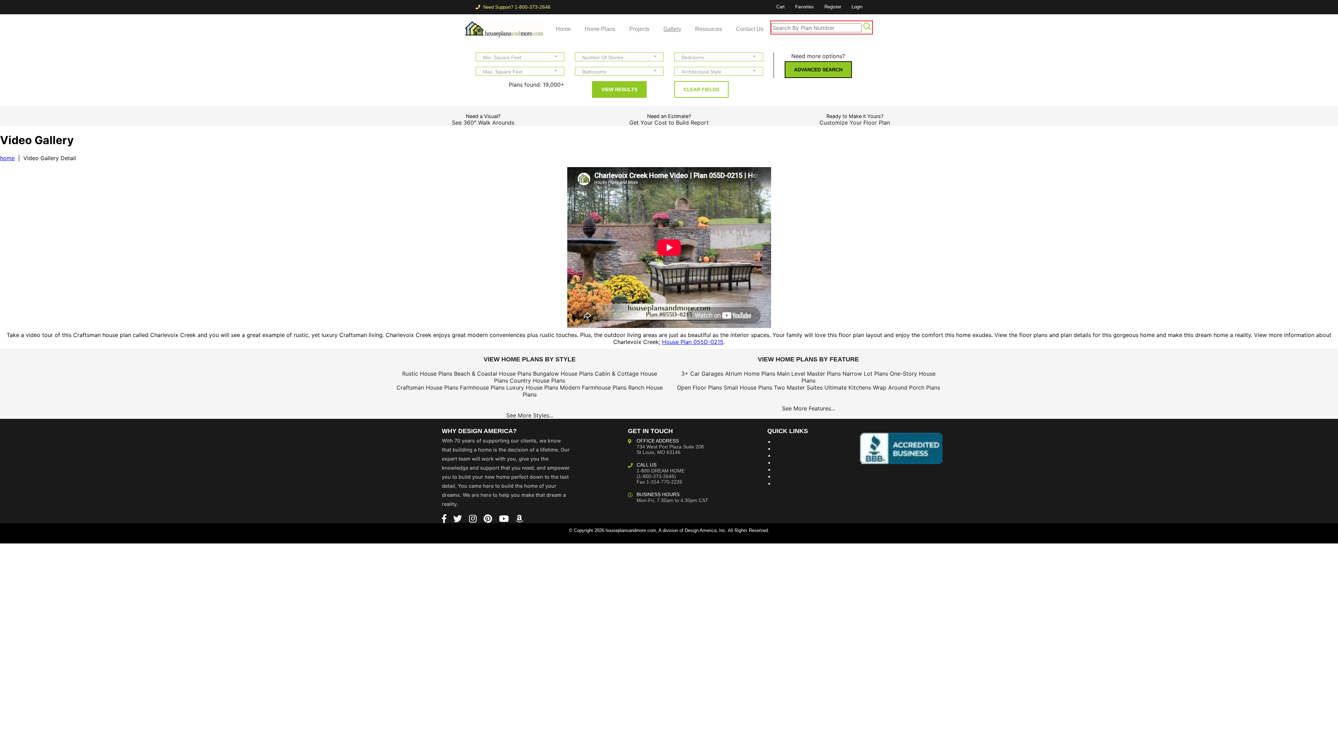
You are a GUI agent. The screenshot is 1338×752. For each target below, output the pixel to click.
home (7, 158)
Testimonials (790, 469)
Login (857, 6)
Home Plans (600, 29)
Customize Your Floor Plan (855, 122)
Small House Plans (748, 387)
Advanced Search (818, 69)
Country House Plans (537, 380)
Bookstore (787, 448)
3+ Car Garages (702, 373)
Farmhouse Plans (482, 387)
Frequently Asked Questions (811, 462)
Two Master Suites (798, 387)
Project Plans (791, 455)
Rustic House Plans (427, 373)
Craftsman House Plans (427, 387)
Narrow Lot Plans (865, 373)
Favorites (804, 6)
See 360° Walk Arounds (483, 122)
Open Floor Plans (699, 387)
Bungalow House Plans (563, 373)
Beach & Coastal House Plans (492, 373)
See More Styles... (529, 415)
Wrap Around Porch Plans (906, 387)
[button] (520, 57)
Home (563, 29)
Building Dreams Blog (802, 441)
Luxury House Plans (532, 387)
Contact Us (749, 29)
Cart (780, 6)
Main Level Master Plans (809, 373)
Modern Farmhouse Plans (593, 387)
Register (832, 6)
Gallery (672, 29)
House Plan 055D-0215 (692, 341)
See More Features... (808, 408)
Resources (708, 29)
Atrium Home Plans (750, 373)
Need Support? (516, 7)
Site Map (786, 476)
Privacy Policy (793, 483)
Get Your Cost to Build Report (669, 122)
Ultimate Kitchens (847, 387)
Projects (639, 29)
